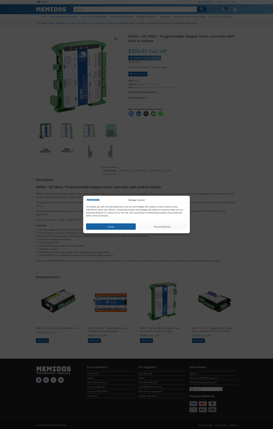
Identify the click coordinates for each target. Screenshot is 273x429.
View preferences (162, 226)
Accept (111, 226)
